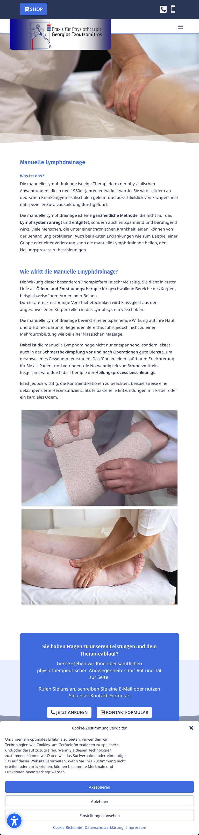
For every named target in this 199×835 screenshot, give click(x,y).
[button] (14, 821)
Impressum (136, 827)
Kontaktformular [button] (127, 712)
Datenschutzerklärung (104, 827)
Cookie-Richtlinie (67, 827)
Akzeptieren (99, 787)
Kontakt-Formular (109, 695)
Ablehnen (99, 801)
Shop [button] (36, 9)
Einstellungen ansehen (100, 815)
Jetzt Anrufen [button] (72, 712)
